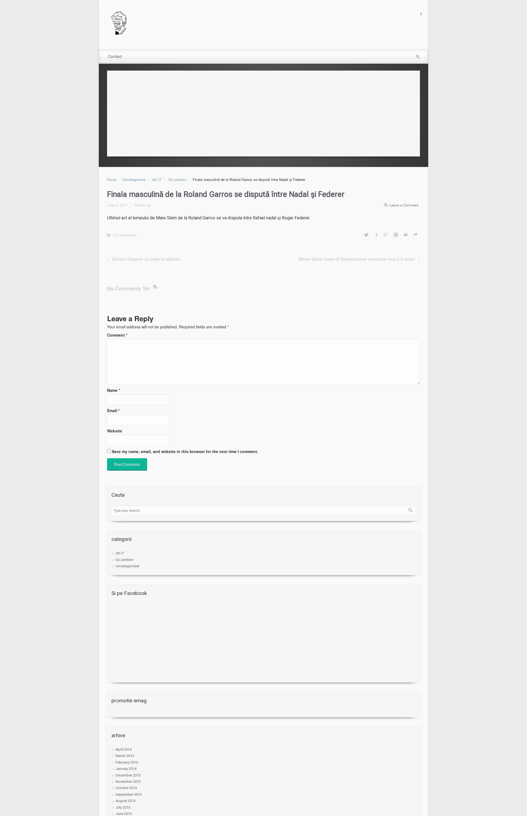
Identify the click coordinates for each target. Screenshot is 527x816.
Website (114, 431)
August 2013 (126, 801)
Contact (115, 56)
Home (111, 179)
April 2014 (123, 749)
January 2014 (126, 769)
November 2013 (128, 781)
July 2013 (123, 807)
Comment (117, 335)
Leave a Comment (404, 205)
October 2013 (126, 788)
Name (113, 390)
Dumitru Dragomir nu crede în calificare (146, 259)
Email (113, 410)
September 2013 (129, 794)
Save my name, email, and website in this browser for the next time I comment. (185, 451)
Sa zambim (178, 179)
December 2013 (128, 775)
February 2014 (127, 762)
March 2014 (125, 756)
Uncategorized (133, 179)
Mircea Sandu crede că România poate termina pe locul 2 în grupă (357, 259)
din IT (156, 179)
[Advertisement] (263, 112)
